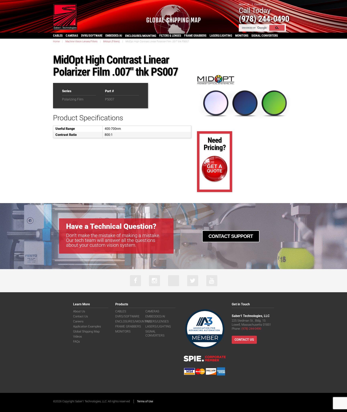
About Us (244, 4)
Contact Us (260, 4)
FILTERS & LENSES (170, 35)
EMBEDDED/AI (113, 35)
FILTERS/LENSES (157, 321)
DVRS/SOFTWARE (91, 35)
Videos (77, 336)
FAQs (76, 341)
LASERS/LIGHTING (221, 35)
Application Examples (87, 326)
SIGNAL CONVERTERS (264, 35)
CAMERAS (72, 35)
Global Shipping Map (86, 331)
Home (56, 41)
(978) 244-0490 (264, 19)
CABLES (58, 35)
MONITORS (242, 35)
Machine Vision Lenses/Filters (81, 41)
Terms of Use (145, 401)
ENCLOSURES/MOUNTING (133, 321)
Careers (78, 321)
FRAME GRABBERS (195, 35)
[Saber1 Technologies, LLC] (65, 16)
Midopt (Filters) (111, 41)
